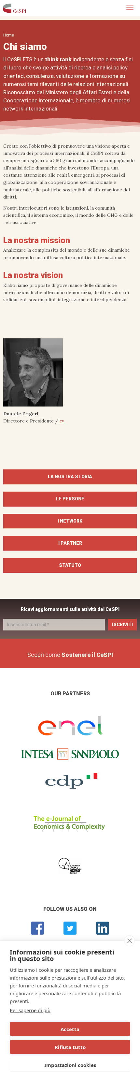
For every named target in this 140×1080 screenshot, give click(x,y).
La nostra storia (70, 476)
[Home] (14, 8)
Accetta (70, 1029)
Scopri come (70, 654)
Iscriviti (122, 624)
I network (70, 521)
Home (8, 35)
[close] (129, 940)
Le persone (70, 498)
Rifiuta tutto (70, 1047)
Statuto (70, 565)
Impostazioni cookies (70, 1065)
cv (62, 421)
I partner (70, 543)
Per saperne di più (30, 1010)
